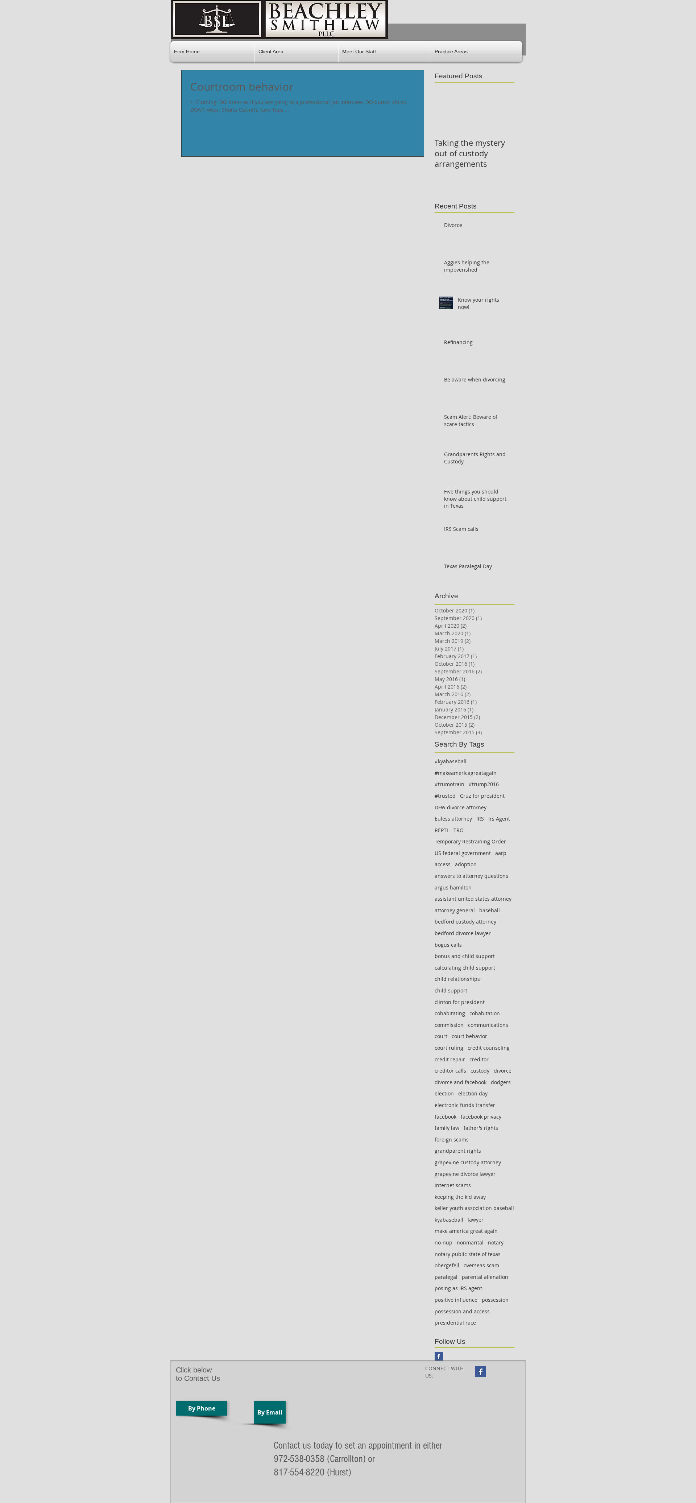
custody (480, 1070)
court (441, 1036)
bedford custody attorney (465, 921)
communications (488, 1024)
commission (449, 1024)
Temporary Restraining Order (470, 841)
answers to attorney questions (471, 875)
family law (447, 1127)
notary (496, 1242)
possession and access (462, 1311)
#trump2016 (484, 784)
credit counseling (489, 1047)
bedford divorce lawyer (463, 933)
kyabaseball (449, 1219)
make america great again (466, 1230)
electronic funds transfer (465, 1105)
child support (451, 990)
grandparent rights (458, 1150)
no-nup (443, 1242)
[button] (296, 51)
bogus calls (448, 944)
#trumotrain (449, 784)
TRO (458, 830)
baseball (489, 910)
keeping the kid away (460, 1196)
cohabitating (450, 1013)
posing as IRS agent (458, 1288)
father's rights (481, 1127)
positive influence (456, 1299)
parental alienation (485, 1276)
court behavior (469, 1036)
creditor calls (450, 1070)
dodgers (501, 1082)
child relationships (457, 978)
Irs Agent (499, 818)
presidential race (455, 1322)
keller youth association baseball (474, 1208)
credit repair (450, 1059)
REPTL (442, 830)
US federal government (463, 853)
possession (495, 1299)
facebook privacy (481, 1116)
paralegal (446, 1276)
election (444, 1093)
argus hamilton (453, 887)
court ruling (449, 1047)
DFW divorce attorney (460, 807)
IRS (480, 818)
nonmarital (470, 1242)
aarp (500, 853)
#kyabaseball (451, 761)
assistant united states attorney (473, 898)
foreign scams (452, 1139)
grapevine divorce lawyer (465, 1173)
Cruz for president (482, 795)
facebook (445, 1116)
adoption (466, 864)
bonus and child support (465, 956)
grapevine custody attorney (468, 1162)
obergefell (447, 1265)
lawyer (476, 1219)
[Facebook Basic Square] (439, 1356)
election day (473, 1093)
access (443, 864)
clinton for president (460, 1002)
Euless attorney (453, 818)
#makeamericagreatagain (466, 772)
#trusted (445, 795)
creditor (479, 1059)
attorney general (455, 910)
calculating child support (465, 967)
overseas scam (481, 1265)
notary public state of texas (468, 1254)
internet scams (453, 1185)
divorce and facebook (460, 1082)
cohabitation (484, 1013)
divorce (502, 1070)
